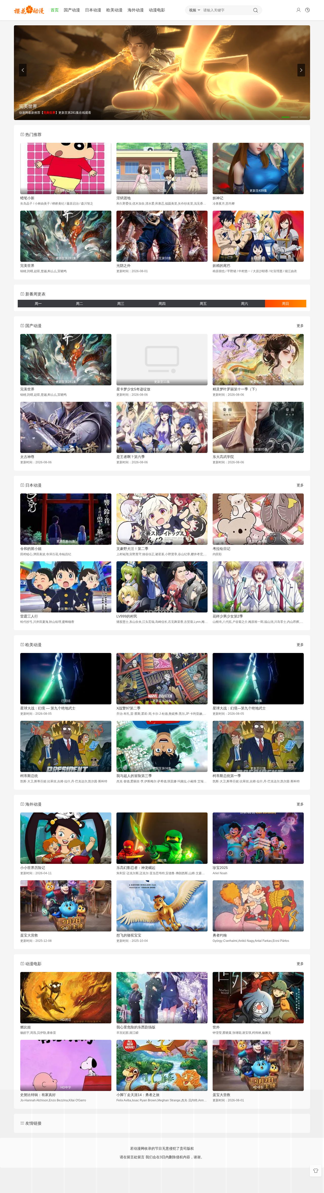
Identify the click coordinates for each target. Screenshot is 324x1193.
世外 (216, 1027)
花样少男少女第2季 (228, 616)
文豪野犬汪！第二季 (132, 549)
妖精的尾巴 (221, 266)
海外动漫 (136, 10)
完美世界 (27, 266)
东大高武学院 (223, 457)
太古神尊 (27, 457)
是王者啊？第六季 (130, 457)
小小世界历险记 (32, 868)
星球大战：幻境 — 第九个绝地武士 (47, 708)
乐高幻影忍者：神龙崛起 (135, 868)
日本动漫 (93, 10)
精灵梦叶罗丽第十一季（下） (236, 389)
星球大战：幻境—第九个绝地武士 (239, 708)
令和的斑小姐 (31, 549)
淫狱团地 (123, 198)
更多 (300, 326)
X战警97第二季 (128, 708)
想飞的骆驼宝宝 (128, 935)
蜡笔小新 (27, 198)
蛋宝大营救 (29, 935)
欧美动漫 (114, 10)
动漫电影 (157, 10)
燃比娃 (25, 1027)
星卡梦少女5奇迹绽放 (133, 389)
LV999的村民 (126, 616)
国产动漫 (72, 10)
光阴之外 (123, 266)
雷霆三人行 (29, 616)
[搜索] (256, 10)
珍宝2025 (220, 868)
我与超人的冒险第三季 (134, 776)
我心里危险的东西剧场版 (135, 1027)
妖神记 (218, 198)
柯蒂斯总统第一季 (227, 776)
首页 (55, 10)
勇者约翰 (220, 935)
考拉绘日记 (221, 549)
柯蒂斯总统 (29, 776)
